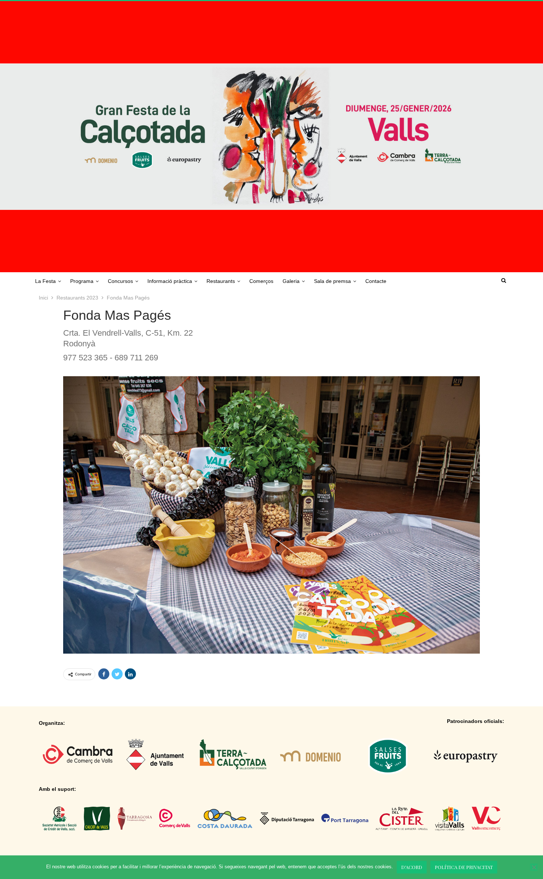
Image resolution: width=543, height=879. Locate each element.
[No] (533, 867)
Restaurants (220, 281)
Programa (81, 281)
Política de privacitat (464, 867)
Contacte (375, 281)
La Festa (45, 281)
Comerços (261, 281)
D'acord (411, 867)
